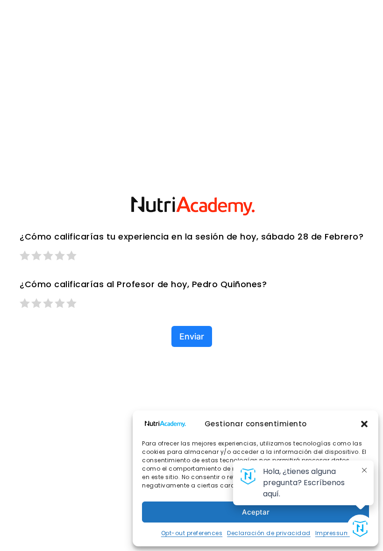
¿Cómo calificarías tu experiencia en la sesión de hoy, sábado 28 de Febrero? (191, 236)
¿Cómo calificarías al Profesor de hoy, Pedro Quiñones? (143, 284)
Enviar (191, 336)
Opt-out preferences (192, 533)
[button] (364, 424)
